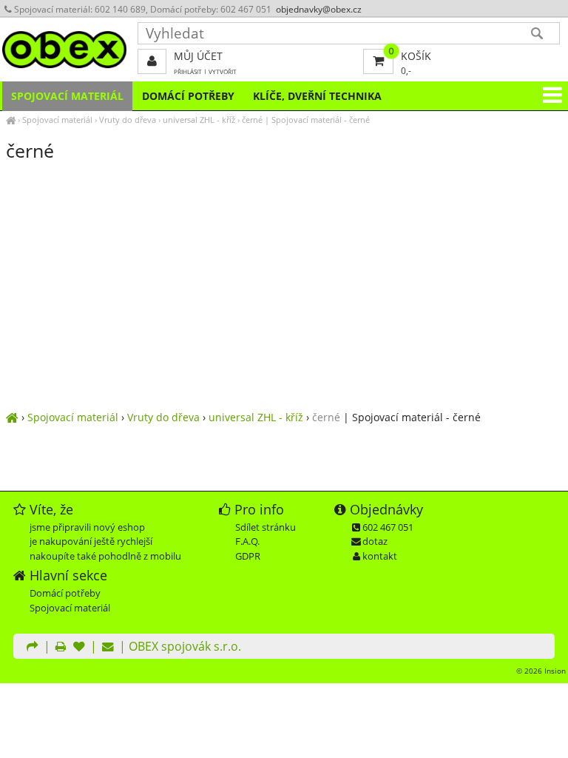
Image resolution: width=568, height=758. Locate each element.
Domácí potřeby (188, 96)
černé (252, 119)
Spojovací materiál (57, 119)
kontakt (379, 556)
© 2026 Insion (541, 670)
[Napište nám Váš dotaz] (108, 648)
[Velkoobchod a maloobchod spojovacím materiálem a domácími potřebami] (11, 119)
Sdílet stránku (265, 527)
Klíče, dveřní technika (317, 96)
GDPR (247, 556)
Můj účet (198, 56)
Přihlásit (188, 71)
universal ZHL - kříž (199, 119)
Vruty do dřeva (127, 119)
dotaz (375, 541)
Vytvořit (223, 71)
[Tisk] (60, 648)
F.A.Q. (247, 541)
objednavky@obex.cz (319, 9)
